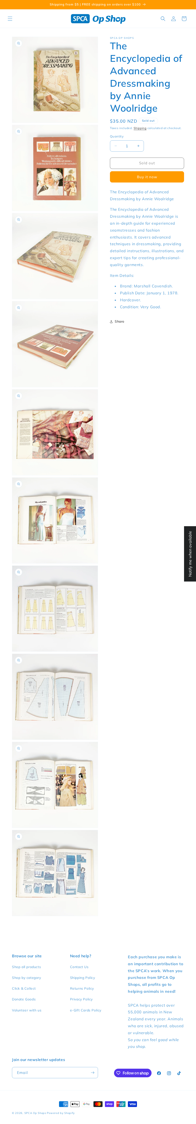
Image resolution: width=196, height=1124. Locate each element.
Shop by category (26, 978)
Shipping (140, 128)
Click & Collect (24, 988)
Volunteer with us (26, 1010)
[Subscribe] (92, 1072)
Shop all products (26, 967)
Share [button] (120, 321)
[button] (10, 18)
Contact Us (79, 967)
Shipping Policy (82, 978)
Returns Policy (82, 988)
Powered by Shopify (61, 1113)
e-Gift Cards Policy (85, 1010)
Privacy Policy (81, 999)
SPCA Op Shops (35, 1113)
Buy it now (147, 177)
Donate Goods (24, 999)
